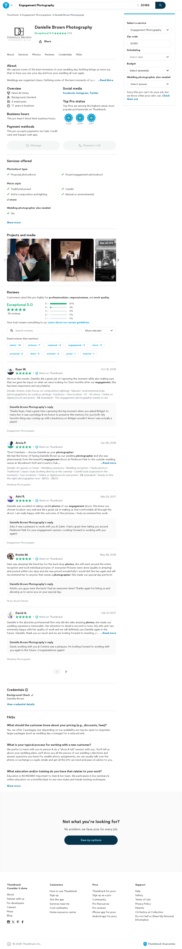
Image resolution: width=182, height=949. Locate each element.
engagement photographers (36, 15)
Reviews (49, 54)
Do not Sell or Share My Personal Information (154, 918)
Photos (36, 54)
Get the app (57, 899)
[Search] (160, 5)
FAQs (79, 54)
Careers (11, 907)
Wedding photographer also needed (148, 77)
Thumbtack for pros (104, 891)
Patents (139, 907)
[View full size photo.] (28, 260)
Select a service (136, 23)
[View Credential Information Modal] (26, 689)
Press (10, 911)
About (10, 54)
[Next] (66, 671)
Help (138, 891)
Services (23, 54)
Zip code (132, 36)
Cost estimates (59, 907)
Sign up (54, 895)
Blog (9, 915)
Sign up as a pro (101, 895)
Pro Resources (100, 903)
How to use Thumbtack (63, 891)
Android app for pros (104, 916)
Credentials (65, 54)
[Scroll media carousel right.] (118, 260)
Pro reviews (99, 907)
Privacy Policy (143, 903)
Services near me (59, 903)
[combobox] (75, 5)
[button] (19, 34)
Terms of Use (143, 899)
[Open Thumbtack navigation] (8, 5)
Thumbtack (13, 15)
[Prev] (57, 671)
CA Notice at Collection (149, 912)
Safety (139, 895)
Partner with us (15, 898)
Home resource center (63, 912)
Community (99, 899)
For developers (15, 903)
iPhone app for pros (104, 912)
